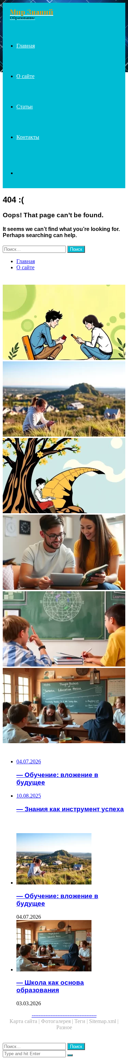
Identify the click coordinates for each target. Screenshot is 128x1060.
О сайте (25, 76)
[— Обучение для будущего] (64, 553)
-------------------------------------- (64, 1015)
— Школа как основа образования (50, 986)
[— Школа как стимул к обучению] (64, 629)
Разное (64, 1027)
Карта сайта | (25, 1021)
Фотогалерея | (57, 1021)
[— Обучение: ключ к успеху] (64, 323)
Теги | (81, 1021)
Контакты (27, 137)
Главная (25, 46)
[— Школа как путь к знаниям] (64, 476)
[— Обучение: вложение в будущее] (64, 399)
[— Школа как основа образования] (64, 706)
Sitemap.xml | (103, 1021)
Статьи (24, 106)
